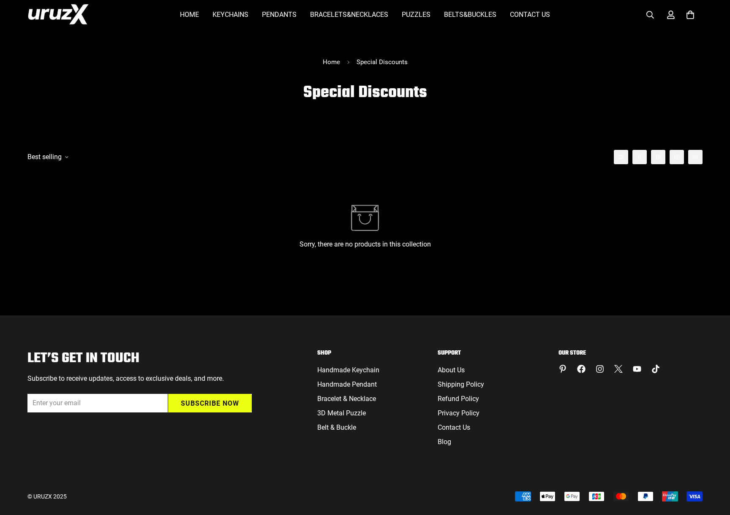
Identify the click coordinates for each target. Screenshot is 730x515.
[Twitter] (618, 369)
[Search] (650, 14)
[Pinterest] (562, 369)
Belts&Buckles (470, 15)
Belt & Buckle (336, 427)
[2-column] (639, 157)
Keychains (230, 15)
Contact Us (530, 15)
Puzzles (416, 15)
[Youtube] (637, 369)
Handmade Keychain (348, 370)
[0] (690, 14)
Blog (444, 442)
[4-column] (677, 157)
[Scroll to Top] (713, 469)
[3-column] (658, 157)
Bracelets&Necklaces (349, 15)
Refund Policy (458, 399)
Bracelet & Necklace (346, 399)
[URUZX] (58, 15)
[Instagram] (600, 369)
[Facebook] (581, 369)
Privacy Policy (458, 413)
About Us (451, 370)
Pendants (279, 15)
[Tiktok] (655, 369)
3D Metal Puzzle (341, 413)
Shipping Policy (461, 384)
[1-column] (621, 157)
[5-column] (695, 157)
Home (189, 15)
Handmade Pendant (347, 384)
